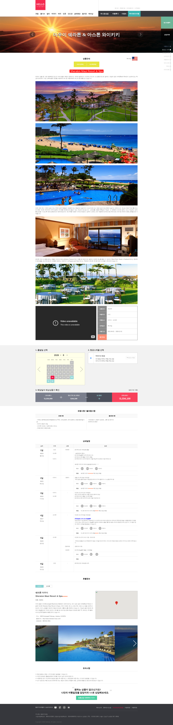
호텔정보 (166, 59)
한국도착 (105, 361)
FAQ (167, 66)
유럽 (37, 14)
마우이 (39, 586)
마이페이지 (130, 8)
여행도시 (166, 46)
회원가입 (122, 8)
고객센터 (137, 8)
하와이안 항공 (100, 356)
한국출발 (105, 359)
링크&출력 (167, 22)
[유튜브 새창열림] (68, 709)
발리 (48, 14)
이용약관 (127, 707)
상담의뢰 (167, 34)
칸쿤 (64, 14)
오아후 (48, 586)
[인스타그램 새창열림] (64, 709)
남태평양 (77, 14)
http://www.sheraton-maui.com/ (52, 618)
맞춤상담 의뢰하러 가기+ (86, 698)
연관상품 (166, 69)
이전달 (39, 369)
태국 (59, 14)
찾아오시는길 (107, 707)
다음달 (81, 369)
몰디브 (42, 14)
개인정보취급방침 (118, 707)
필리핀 (84, 14)
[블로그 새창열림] (55, 709)
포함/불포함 (165, 53)
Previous (32, 34)
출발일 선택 (165, 49)
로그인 (117, 8)
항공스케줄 (131, 357)
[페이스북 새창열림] (60, 709)
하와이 (54, 14)
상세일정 (166, 56)
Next (140, 34)
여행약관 (134, 707)
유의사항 (166, 63)
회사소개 (99, 707)
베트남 (91, 14)
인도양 (70, 14)
